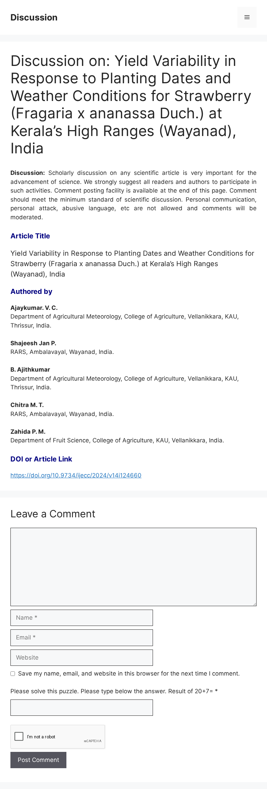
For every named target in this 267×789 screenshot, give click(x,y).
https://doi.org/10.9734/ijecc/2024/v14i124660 (75, 475)
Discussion (34, 17)
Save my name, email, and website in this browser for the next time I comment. (129, 673)
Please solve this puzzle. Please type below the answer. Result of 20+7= (114, 691)
